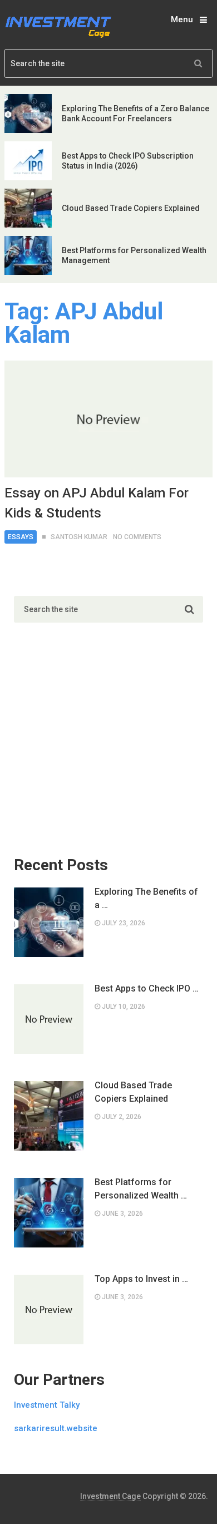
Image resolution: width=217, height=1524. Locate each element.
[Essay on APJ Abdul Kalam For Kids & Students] (108, 419)
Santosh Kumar (79, 537)
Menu (182, 19)
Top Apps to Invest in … (141, 1279)
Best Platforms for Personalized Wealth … (141, 1189)
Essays (20, 537)
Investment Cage (110, 1496)
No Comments (137, 537)
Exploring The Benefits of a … (146, 898)
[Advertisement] (97, 745)
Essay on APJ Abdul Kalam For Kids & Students (96, 503)
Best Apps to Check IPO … (147, 988)
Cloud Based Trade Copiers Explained (131, 208)
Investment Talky (47, 1405)
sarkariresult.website (55, 1428)
